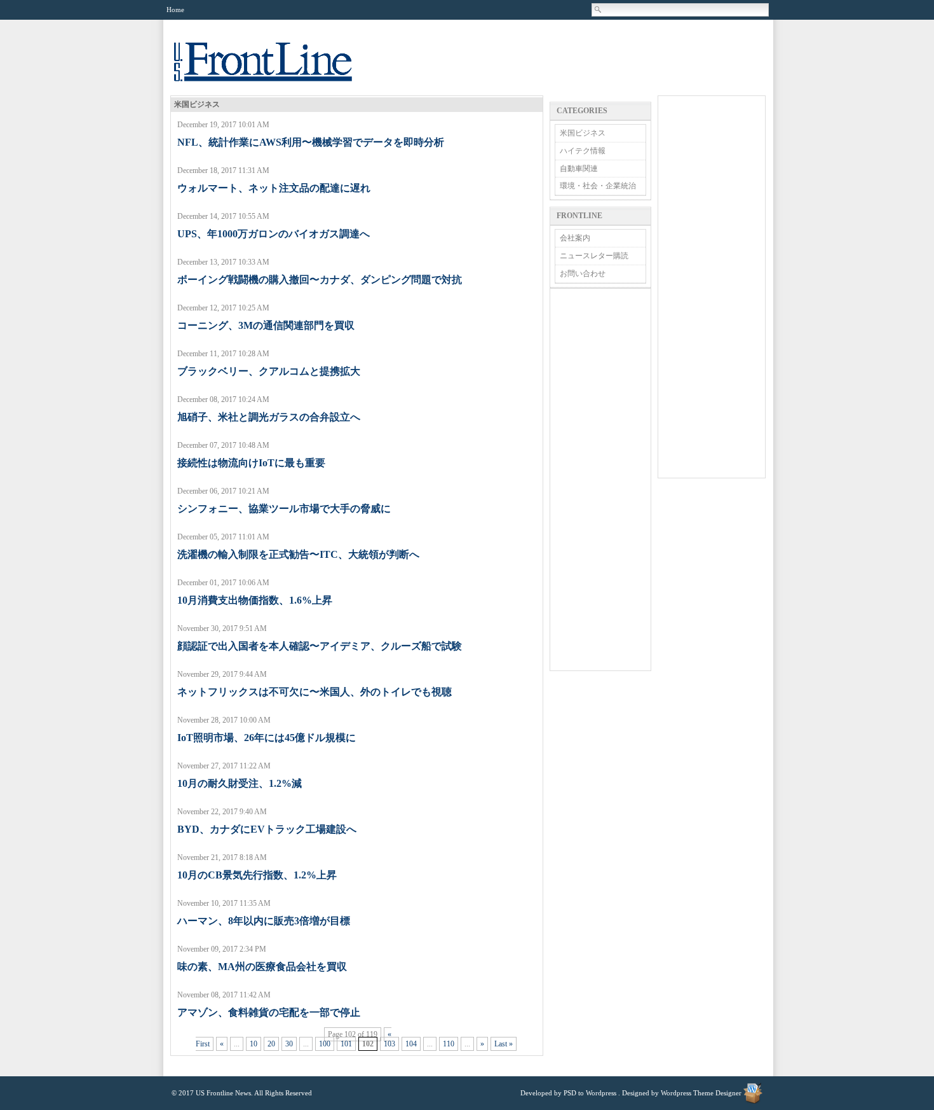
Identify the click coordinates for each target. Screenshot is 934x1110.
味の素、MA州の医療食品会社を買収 (262, 966)
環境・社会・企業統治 (598, 185)
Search (598, 9)
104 (411, 1043)
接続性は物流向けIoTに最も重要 (251, 462)
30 (289, 1043)
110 (448, 1043)
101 (346, 1043)
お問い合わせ (583, 273)
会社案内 (575, 237)
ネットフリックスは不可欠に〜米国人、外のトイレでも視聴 (314, 691)
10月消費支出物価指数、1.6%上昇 (254, 600)
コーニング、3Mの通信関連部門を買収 (266, 325)
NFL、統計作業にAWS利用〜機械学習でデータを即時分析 (310, 142)
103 (389, 1043)
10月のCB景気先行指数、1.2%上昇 (257, 875)
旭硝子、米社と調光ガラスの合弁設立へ (268, 417)
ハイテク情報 (583, 150)
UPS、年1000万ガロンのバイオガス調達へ (273, 233)
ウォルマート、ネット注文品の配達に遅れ (273, 188)
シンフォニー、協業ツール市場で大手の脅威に (284, 508)
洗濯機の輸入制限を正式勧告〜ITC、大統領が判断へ (298, 554)
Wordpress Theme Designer (701, 1093)
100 (324, 1043)
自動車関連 (579, 168)
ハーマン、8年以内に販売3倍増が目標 (263, 920)
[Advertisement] (600, 479)
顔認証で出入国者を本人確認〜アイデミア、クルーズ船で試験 (319, 646)
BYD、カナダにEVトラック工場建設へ (266, 829)
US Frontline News (275, 69)
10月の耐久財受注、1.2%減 (239, 783)
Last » (503, 1043)
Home (175, 9)
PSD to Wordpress (590, 1093)
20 (271, 1043)
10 (253, 1043)
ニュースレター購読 (594, 255)
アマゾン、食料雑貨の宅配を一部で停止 (268, 1012)
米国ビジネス (583, 132)
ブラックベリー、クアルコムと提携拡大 (268, 371)
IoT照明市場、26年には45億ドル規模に (266, 737)
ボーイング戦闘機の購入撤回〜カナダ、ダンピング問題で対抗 (319, 279)
